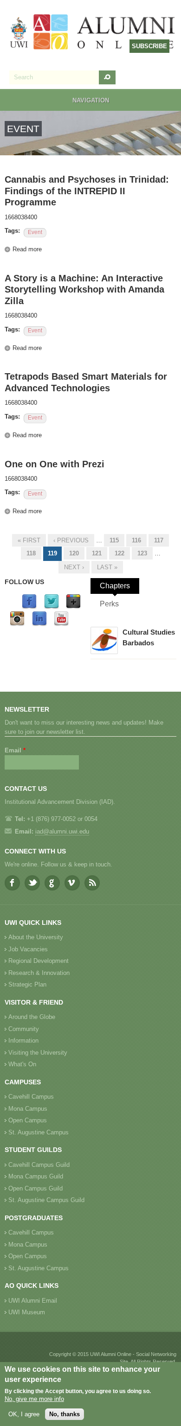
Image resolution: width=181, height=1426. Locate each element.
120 (74, 553)
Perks (109, 604)
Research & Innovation (39, 972)
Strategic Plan (27, 984)
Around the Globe (31, 1016)
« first (29, 540)
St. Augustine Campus (38, 1132)
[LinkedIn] (39, 624)
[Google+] (73, 607)
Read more (27, 249)
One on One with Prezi (54, 464)
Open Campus (27, 1120)
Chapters (115, 586)
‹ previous (71, 540)
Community (23, 1028)
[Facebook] (29, 607)
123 (142, 553)
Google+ (52, 883)
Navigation (90, 100)
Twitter (32, 883)
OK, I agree (23, 1414)
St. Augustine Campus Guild (46, 1200)
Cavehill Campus (31, 1096)
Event (35, 232)
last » (107, 567)
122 (119, 553)
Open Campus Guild (35, 1188)
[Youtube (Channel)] (61, 624)
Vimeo (72, 883)
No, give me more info (34, 1398)
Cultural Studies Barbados (149, 637)
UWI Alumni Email (32, 1300)
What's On (22, 1064)
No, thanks (64, 1414)
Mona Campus (27, 1108)
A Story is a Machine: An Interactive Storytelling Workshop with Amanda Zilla (84, 289)
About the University (35, 937)
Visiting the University (37, 1052)
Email (15, 750)
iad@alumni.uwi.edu (62, 831)
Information (23, 1040)
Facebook (12, 883)
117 (158, 540)
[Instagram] (17, 624)
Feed (92, 883)
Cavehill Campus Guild (39, 1164)
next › (74, 567)
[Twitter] (51, 607)
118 (31, 553)
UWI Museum (26, 1312)
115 (114, 540)
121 (97, 553)
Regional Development (38, 960)
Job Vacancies (28, 949)
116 (136, 540)
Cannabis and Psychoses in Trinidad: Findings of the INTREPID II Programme (87, 190)
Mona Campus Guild (35, 1176)
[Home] (92, 33)
